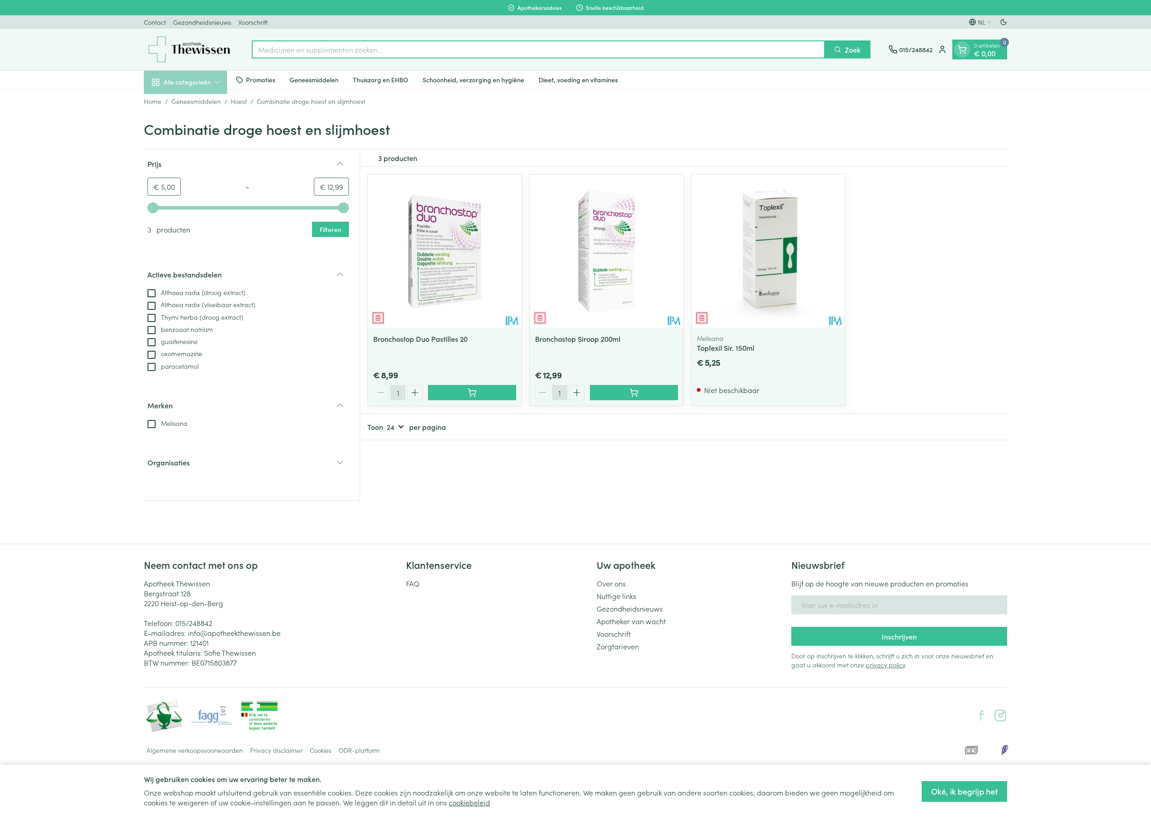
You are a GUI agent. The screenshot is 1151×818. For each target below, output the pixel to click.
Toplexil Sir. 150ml (725, 348)
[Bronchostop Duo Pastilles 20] (445, 251)
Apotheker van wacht (631, 621)
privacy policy (885, 664)
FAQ (412, 583)
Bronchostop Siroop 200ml (577, 339)
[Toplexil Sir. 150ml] (768, 251)
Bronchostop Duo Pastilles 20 (420, 339)
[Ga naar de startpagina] (189, 49)
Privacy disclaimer (276, 750)
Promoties (260, 79)
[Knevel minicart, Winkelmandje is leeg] (962, 49)
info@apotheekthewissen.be (234, 633)
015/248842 (193, 623)
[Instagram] (1000, 715)
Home (152, 101)
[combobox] (538, 49)
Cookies (320, 750)
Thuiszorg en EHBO (380, 79)
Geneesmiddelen (314, 79)
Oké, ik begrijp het (964, 791)
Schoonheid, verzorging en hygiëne (473, 79)
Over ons (611, 583)
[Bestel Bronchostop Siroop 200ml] (634, 392)
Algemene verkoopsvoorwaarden (195, 750)
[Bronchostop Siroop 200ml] (606, 251)
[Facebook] (981, 715)
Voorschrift (253, 22)
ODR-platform (359, 750)
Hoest (239, 101)
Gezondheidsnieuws (202, 22)
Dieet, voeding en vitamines (578, 79)
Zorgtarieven (618, 646)
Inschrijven (899, 636)
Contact (155, 22)
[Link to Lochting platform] (1004, 750)
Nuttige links (616, 596)
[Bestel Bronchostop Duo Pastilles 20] (472, 392)
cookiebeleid (469, 802)
